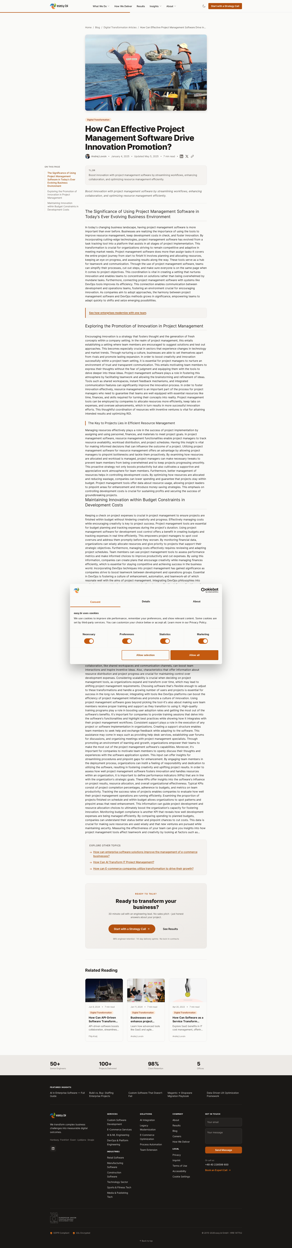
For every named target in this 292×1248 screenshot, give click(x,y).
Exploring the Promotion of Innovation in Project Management (62, 194)
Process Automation (151, 1144)
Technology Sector (117, 1181)
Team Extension (148, 1149)
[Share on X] (187, 156)
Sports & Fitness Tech (119, 1187)
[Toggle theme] (204, 6)
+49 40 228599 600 (216, 1164)
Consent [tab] (95, 602)
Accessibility (179, 1171)
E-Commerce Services (119, 1129)
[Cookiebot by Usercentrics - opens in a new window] (203, 590)
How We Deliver (123, 6)
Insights (154, 6)
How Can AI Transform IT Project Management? (123, 862)
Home (88, 27)
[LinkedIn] (53, 1148)
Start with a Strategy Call (225, 6)
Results (141, 6)
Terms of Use (180, 1165)
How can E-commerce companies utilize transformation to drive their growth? (143, 868)
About (169, 6)
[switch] (127, 641)
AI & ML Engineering (118, 1134)
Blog (97, 27)
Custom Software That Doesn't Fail (145, 1094)
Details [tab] (146, 601)
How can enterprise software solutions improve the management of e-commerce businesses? (145, 854)
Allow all (194, 655)
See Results (170, 929)
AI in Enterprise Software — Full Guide (67, 1094)
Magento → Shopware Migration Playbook (180, 1094)
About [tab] (196, 601)
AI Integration (147, 1120)
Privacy (177, 1154)
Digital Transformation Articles (120, 27)
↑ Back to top (146, 1241)
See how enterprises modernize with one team (117, 312)
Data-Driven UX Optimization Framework (223, 1094)
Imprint (176, 1160)
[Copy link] (192, 156)
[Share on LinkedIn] (181, 156)
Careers (177, 1136)
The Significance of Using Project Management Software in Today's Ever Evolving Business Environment (61, 179)
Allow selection (145, 655)
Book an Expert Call (216, 1170)
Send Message (223, 1150)
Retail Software (115, 1157)
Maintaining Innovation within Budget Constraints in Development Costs (62, 206)
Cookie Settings (181, 1176)
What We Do (100, 6)
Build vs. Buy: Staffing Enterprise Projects (101, 1094)
